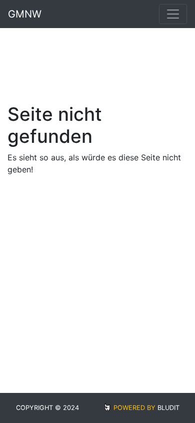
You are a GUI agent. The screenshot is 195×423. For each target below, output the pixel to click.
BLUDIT (169, 407)
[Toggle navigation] (173, 14)
